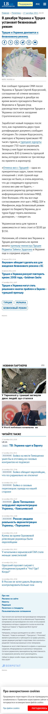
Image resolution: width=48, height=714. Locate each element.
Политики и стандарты (12, 608)
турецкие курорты (30, 142)
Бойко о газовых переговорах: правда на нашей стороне (19, 488)
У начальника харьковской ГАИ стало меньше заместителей (22, 553)
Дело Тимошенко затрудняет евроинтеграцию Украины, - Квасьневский (19, 505)
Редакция (6, 604)
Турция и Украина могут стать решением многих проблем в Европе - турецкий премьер (24, 289)
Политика (16, 13)
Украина (21, 302)
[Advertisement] (24, 335)
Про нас (5, 595)
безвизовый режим (15, 308)
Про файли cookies (11, 708)
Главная (5, 13)
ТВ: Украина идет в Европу (23, 445)
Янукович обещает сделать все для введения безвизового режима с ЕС (22, 264)
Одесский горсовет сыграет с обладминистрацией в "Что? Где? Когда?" (20, 568)
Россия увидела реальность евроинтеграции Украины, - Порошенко (19, 522)
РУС (38, 4)
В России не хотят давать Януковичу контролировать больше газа (22, 583)
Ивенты (5, 601)
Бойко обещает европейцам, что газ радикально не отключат (23, 473)
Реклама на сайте (10, 598)
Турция (7, 302)
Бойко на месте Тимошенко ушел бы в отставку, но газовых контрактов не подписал (23, 459)
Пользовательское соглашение (16, 611)
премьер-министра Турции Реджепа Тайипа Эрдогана (21, 247)
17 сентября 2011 (30, 13)
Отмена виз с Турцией (16, 167)
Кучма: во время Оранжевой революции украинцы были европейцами (18, 539)
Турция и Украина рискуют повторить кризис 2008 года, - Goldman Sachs (23, 275)
